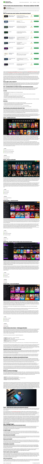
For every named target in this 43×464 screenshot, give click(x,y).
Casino (31, 2)
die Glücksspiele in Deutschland (16, 411)
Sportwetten (34, 2)
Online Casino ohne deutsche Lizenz (24, 2)
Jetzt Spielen (36, 21)
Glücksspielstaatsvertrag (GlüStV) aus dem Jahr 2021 (15, 72)
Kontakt (38, 2)
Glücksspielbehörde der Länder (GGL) (32, 71)
